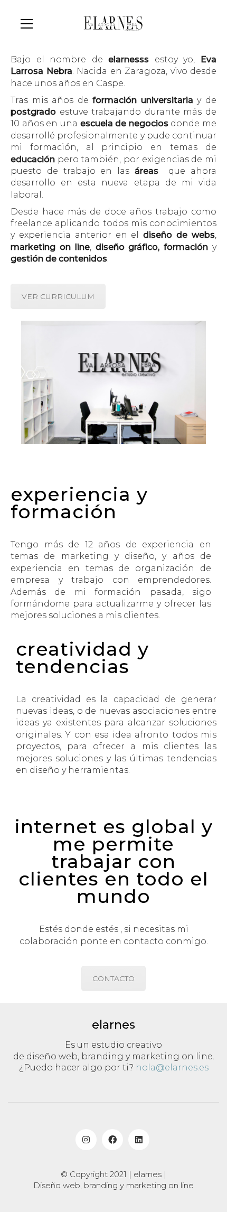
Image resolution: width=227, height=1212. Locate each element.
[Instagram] (86, 1139)
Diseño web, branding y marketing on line (113, 1185)
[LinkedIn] (138, 1139)
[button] (27, 23)
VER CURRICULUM (58, 296)
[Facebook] (112, 1139)
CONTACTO (113, 978)
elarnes (148, 1174)
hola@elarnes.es (172, 1067)
